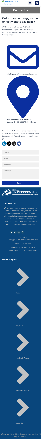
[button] (30, 3)
